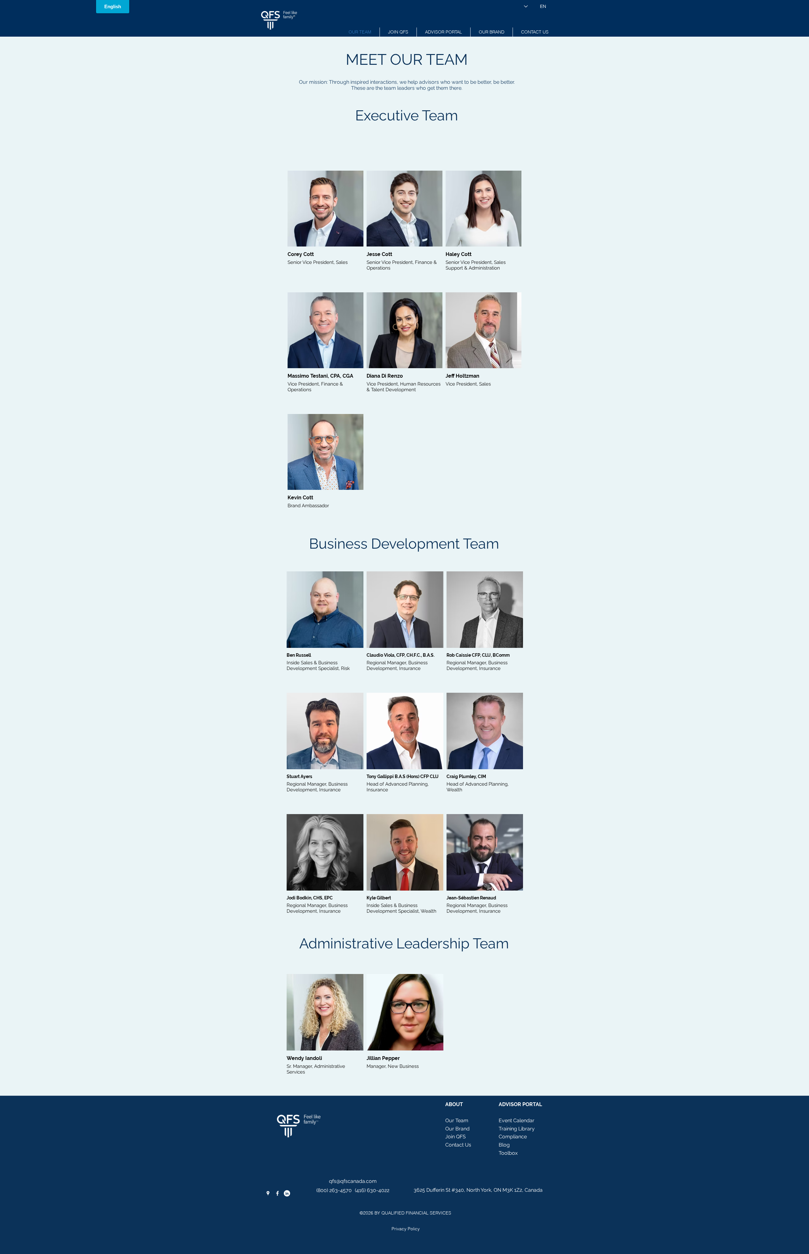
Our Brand (457, 1129)
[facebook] (277, 1193)
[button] (443, 32)
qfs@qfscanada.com (353, 1181)
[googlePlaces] (268, 1193)
